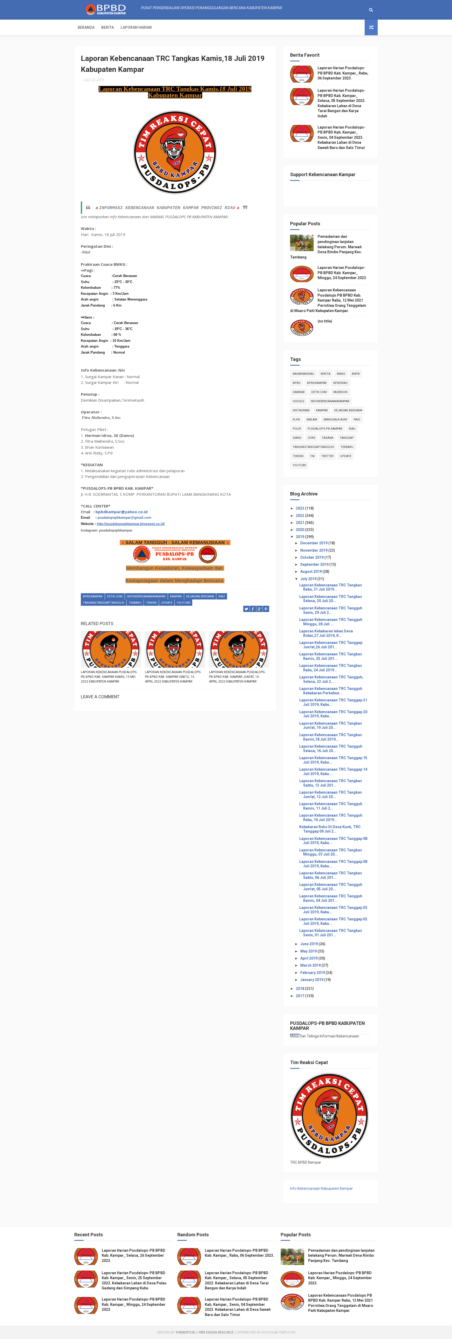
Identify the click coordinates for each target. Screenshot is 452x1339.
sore (311, 438)
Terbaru (135, 602)
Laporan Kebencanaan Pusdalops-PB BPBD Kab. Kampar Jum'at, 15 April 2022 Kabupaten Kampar (237, 676)
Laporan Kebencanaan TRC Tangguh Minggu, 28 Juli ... (330, 621)
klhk (296, 419)
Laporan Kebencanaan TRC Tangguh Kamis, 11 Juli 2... (330, 806)
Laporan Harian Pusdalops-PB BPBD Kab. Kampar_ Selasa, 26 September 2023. (133, 1255)
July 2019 (308, 579)
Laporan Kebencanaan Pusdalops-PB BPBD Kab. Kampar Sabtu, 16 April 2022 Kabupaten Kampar (173, 676)
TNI (312, 456)
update (166, 602)
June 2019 (309, 944)
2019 (300, 537)
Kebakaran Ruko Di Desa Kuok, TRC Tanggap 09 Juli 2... (330, 829)
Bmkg (341, 374)
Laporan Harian (136, 27)
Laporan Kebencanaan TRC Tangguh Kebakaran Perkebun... (330, 690)
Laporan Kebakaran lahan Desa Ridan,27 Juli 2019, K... (326, 633)
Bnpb (356, 374)
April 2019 (309, 958)
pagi (357, 419)
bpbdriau (340, 383)
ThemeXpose (185, 1332)
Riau (221, 596)
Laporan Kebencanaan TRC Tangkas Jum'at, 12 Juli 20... (330, 794)
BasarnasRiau (303, 374)
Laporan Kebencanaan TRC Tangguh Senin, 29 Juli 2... (330, 610)
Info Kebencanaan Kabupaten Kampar (321, 1188)
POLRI (297, 428)
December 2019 (314, 543)
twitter (327, 456)
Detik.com (114, 596)
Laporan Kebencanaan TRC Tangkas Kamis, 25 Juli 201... (330, 656)
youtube (183, 602)
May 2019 (309, 951)
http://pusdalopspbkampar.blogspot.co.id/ (131, 524)
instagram (301, 410)
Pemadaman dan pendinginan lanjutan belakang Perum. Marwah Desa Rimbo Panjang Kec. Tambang (326, 246)
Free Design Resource (216, 1332)
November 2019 (314, 550)
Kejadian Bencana (200, 596)
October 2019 (312, 557)
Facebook (340, 392)
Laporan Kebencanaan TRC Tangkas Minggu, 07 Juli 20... (330, 852)
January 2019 (312, 980)
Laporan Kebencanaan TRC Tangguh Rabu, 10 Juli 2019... (330, 817)
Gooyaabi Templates (278, 1332)
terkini (151, 602)
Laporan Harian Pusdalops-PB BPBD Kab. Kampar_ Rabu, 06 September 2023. (343, 73)
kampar (176, 596)
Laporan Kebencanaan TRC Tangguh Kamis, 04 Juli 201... (330, 898)
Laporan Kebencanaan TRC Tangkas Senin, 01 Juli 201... (330, 932)
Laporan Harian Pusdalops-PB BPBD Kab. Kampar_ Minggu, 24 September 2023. (342, 273)
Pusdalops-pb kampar (325, 428)
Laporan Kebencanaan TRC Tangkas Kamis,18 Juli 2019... (330, 737)
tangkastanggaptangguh (103, 602)
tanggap (347, 438)
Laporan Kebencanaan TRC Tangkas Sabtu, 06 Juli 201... (330, 875)
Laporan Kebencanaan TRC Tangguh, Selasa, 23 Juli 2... (331, 679)
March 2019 (310, 965)
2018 (300, 988)
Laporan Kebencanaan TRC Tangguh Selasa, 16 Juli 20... (330, 748)
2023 (300, 508)
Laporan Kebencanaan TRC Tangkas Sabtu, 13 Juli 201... (330, 783)
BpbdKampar (93, 596)
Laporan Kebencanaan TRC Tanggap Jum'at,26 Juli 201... (330, 644)
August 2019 (311, 571)
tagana (327, 438)
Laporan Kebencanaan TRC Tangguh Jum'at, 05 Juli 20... (330, 886)
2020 (300, 530)
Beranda (86, 27)
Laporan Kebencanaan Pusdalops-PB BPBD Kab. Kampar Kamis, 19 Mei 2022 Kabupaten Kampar (109, 676)
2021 (300, 523)
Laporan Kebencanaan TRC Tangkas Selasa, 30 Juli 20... (330, 599)
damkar (299, 392)
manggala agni (335, 419)
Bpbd (297, 383)
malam (312, 419)
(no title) (325, 321)
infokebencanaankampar (146, 596)
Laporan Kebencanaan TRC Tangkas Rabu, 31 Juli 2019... (330, 587)
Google (298, 401)
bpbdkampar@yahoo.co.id (121, 511)
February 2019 (313, 973)
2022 (300, 515)
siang (297, 438)
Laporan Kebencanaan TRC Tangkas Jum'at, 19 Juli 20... (330, 725)
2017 (300, 996)
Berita (107, 27)
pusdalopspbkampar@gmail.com (124, 518)
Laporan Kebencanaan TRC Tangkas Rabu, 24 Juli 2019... (330, 667)
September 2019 (314, 564)
